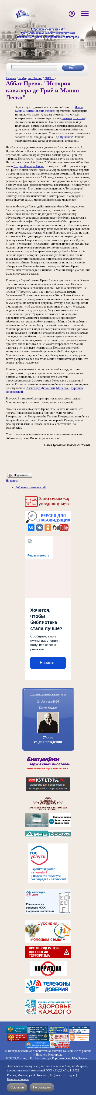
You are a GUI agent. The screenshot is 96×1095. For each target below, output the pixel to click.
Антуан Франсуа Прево (29, 166)
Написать (48, 663)
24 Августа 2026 (48, 701)
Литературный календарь (48, 694)
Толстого (79, 118)
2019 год (50, 78)
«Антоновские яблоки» (40, 110)
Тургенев (77, 388)
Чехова (67, 118)
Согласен (17, 1087)
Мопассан (62, 388)
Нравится (12, 480)
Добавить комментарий (30, 487)
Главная (11, 78)
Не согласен (42, 1087)
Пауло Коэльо (48, 707)
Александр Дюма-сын (40, 388)
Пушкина (66, 137)
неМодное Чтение (30, 78)
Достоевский (14, 391)
